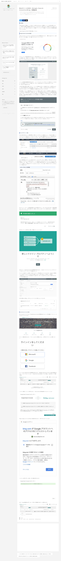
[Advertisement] (8, 24)
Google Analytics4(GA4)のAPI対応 (8, 62)
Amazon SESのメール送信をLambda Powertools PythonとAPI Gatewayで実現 (8, 52)
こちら (22, 35)
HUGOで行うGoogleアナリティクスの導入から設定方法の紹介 (28, 556)
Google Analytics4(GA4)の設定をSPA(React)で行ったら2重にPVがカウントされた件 (8, 46)
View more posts (6, 72)
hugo (3, 80)
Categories (4, 78)
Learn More (5, 107)
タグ (31, 1)
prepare (3, 91)
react (3, 86)
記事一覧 (16, 1)
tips (2, 94)
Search (59, 1)
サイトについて (21, 1)
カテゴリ (27, 1)
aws (2, 83)
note (3, 88)
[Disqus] (38, 538)
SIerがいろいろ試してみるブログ (6, 1)
